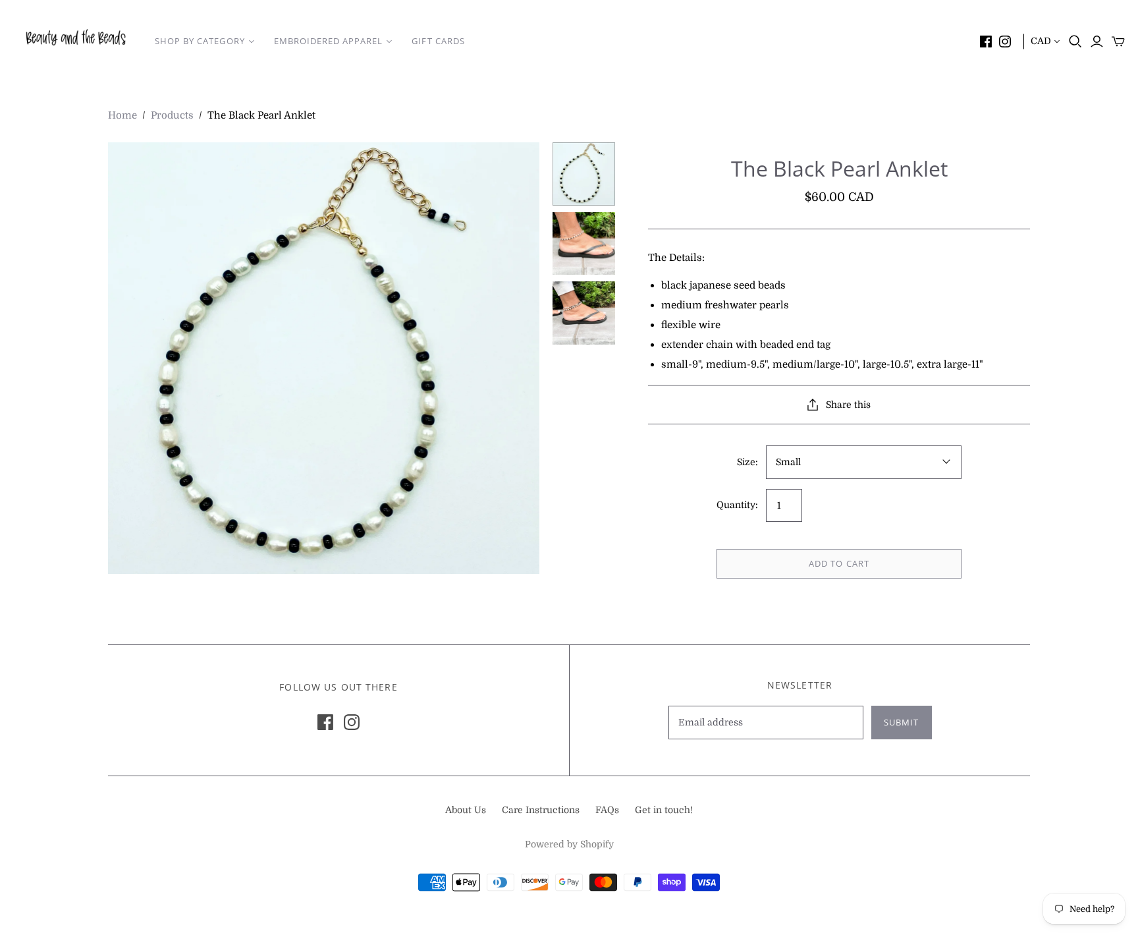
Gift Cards (438, 41)
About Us (465, 810)
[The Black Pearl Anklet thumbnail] (584, 174)
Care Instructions (541, 810)
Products (172, 115)
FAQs (607, 810)
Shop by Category (200, 41)
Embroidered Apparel (328, 41)
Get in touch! (664, 810)
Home (122, 115)
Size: (747, 462)
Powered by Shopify (569, 844)
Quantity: (737, 504)
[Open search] (1075, 41)
